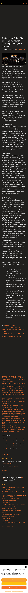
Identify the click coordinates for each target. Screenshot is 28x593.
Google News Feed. (7, 463)
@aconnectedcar (13, 466)
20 (23, 445)
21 (3, 448)
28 (3, 451)
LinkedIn (4, 470)
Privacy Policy (15, 591)
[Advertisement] (14, 20)
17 (13, 445)
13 (23, 443)
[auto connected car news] (2, 3)
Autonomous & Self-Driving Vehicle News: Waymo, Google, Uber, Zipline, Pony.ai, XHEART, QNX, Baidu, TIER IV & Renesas (13, 385)
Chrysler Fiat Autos (9, 325)
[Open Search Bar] (23, 3)
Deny (14, 584)
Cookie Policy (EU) (7, 502)
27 (23, 448)
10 (13, 443)
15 (6, 445)
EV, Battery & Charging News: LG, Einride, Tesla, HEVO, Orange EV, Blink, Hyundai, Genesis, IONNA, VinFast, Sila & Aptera (13, 390)
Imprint (4, 512)
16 (10, 445)
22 (6, 448)
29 (6, 451)
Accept (14, 580)
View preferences (14, 587)
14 (3, 445)
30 (10, 451)
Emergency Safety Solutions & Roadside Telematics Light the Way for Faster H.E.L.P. (13, 329)
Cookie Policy (8, 591)
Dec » (7, 454)
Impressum (20, 591)
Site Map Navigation (7, 520)
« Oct (3, 454)
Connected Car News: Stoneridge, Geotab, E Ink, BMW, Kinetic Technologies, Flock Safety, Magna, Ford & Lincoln (13, 414)
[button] (26, 566)
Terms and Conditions (8, 526)
